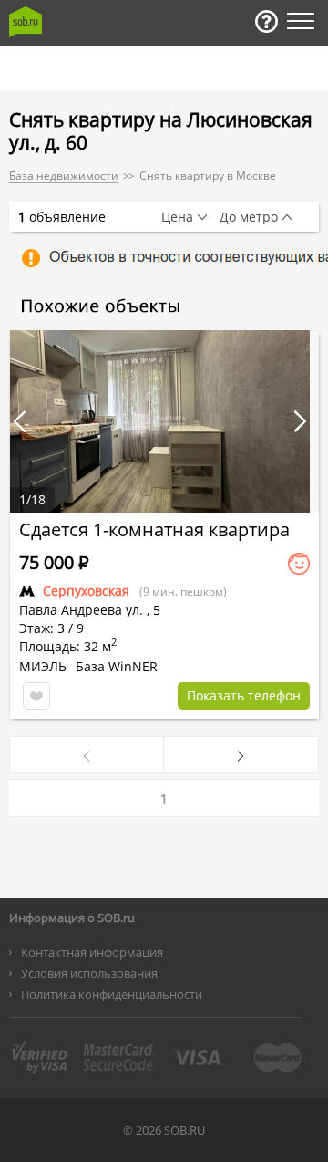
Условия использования (89, 973)
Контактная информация (92, 952)
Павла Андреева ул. (81, 609)
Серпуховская (86, 590)
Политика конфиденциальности (111, 994)
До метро (249, 217)
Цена (177, 217)
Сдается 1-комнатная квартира (154, 529)
